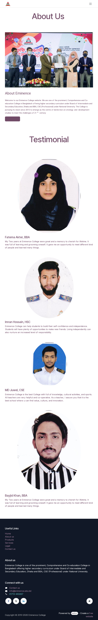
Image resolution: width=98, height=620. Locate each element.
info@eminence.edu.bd (20, 591)
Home (8, 533)
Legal (7, 546)
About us (9, 536)
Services (9, 543)
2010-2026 (23, 615)
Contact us (10, 549)
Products (9, 539)
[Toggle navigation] (90, 3)
